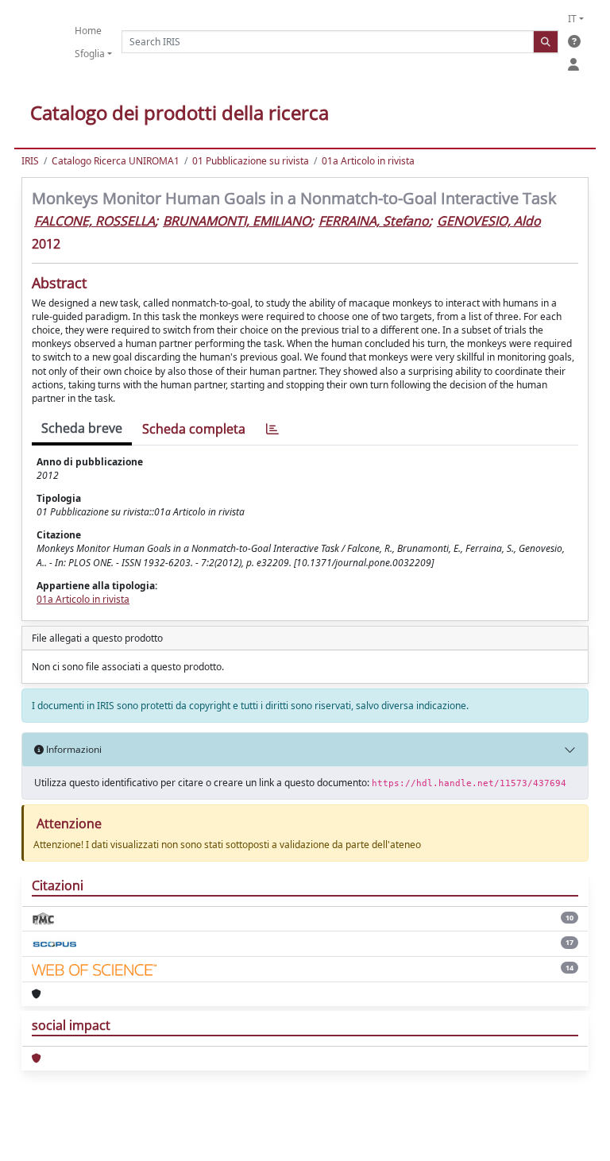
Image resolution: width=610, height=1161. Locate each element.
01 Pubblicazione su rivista (250, 161)
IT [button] (572, 18)
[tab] (272, 429)
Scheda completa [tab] (193, 429)
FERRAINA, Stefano (374, 221)
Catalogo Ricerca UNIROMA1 (116, 161)
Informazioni (73, 749)
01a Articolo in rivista (368, 161)
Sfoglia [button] (90, 53)
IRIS (30, 161)
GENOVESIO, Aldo (489, 221)
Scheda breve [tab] (81, 428)
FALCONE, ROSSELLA (94, 221)
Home (88, 30)
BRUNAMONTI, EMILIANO (237, 221)
